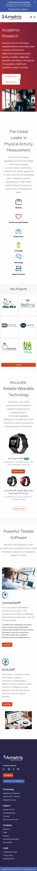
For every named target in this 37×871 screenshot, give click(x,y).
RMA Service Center (10, 820)
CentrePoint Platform (11, 797)
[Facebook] (13, 769)
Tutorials (6, 816)
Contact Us (8, 775)
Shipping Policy (8, 859)
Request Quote (18, 471)
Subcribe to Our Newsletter (13, 781)
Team (5, 832)
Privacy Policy (8, 855)
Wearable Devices (9, 800)
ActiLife (16, 681)
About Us (6, 829)
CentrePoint (22, 607)
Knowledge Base (9, 813)
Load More (18, 365)
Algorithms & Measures (11, 793)
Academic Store (11, 76)
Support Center (9, 809)
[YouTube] (18, 769)
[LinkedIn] (4, 769)
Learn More (7, 645)
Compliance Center (10, 852)
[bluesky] (9, 769)
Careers (6, 836)
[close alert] (35, 2)
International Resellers (11, 839)
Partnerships (7, 842)
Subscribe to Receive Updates (17, 9)
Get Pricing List (11, 82)
